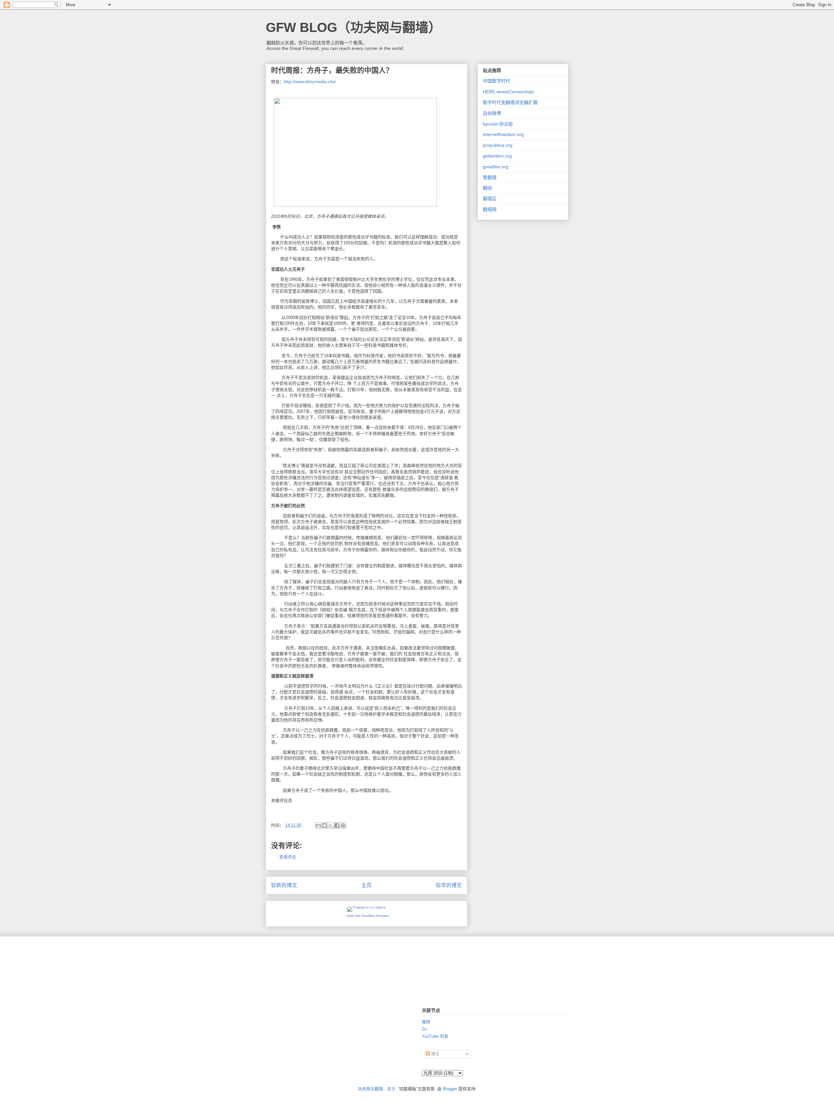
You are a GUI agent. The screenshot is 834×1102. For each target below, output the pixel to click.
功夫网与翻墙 (370, 1088)
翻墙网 (489, 209)
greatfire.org (495, 166)
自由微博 (492, 113)
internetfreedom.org (503, 134)
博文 (434, 1053)
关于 (391, 1088)
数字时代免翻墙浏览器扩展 (510, 102)
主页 (366, 885)
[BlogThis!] (324, 825)
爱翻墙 (489, 177)
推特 (426, 1021)
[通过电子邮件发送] (318, 825)
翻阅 (487, 187)
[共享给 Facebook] (337, 825)
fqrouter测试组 (498, 124)
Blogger (450, 1088)
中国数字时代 (496, 80)
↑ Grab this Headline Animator (366, 915)
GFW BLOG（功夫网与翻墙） (353, 27)
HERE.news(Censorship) (508, 91)
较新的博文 (284, 885)
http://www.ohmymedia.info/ (310, 81)
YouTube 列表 (435, 1036)
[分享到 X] (330, 825)
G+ (425, 1029)
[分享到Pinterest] (343, 825)
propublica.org (497, 145)
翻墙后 (489, 198)
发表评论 (287, 856)
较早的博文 (449, 885)
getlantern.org (497, 156)
